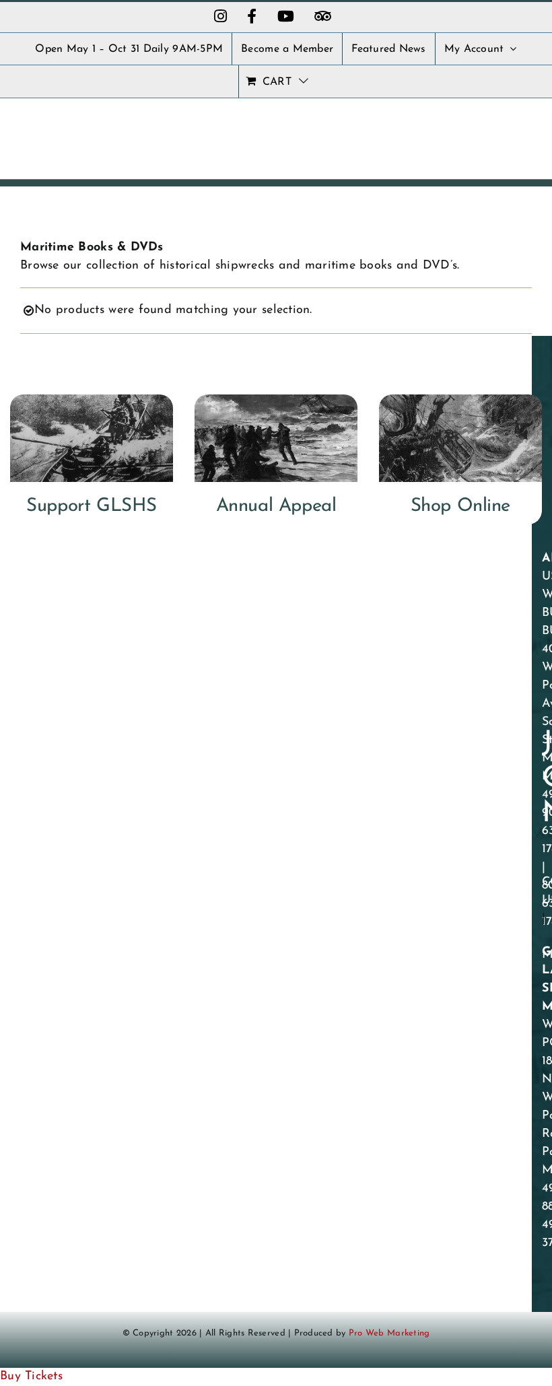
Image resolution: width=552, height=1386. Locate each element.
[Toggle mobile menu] (525, 130)
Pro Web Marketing (389, 1333)
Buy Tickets (31, 1377)
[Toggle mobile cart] (497, 130)
